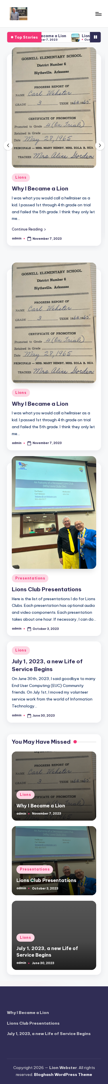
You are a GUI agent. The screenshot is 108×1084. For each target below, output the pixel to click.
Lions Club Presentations (47, 589)
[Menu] (98, 13)
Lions (20, 177)
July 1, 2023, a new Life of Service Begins (49, 1033)
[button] (29, 229)
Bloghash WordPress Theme (63, 1074)
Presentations (30, 578)
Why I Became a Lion (40, 188)
